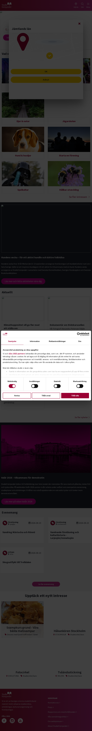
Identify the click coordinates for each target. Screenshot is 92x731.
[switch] (34, 386)
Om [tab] (79, 341)
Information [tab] (35, 341)
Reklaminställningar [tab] (57, 341)
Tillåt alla (75, 396)
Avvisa (17, 396)
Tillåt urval (46, 396)
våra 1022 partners (17, 354)
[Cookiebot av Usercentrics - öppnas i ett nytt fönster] (78, 334)
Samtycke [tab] (12, 341)
